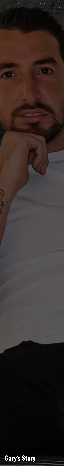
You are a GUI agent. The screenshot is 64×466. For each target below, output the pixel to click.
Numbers (40, 3)
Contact (60, 7)
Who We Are (17, 3)
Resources (52, 3)
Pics (27, 3)
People (59, 3)
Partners (46, 3)
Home (10, 3)
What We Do (33, 3)
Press (23, 3)
